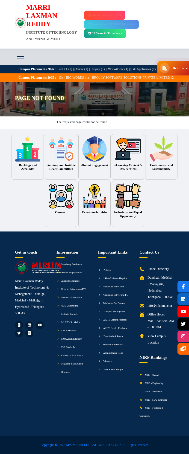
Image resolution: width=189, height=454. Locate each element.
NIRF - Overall (151, 375)
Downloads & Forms (113, 336)
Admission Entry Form (113, 286)
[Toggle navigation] (20, 57)
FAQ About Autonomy (71, 339)
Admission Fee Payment (114, 303)
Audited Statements (70, 281)
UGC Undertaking (69, 305)
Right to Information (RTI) (73, 289)
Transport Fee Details (113, 344)
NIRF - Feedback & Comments (151, 412)
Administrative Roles (113, 353)
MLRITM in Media (70, 322)
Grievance (107, 361)
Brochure (65, 372)
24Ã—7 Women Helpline (115, 278)
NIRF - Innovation (153, 391)
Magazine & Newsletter (72, 363)
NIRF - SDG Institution (155, 400)
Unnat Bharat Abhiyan (113, 369)
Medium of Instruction (71, 297)
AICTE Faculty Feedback (115, 328)
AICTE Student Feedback (115, 319)
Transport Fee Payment (114, 311)
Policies (107, 270)
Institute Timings (69, 314)
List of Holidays (69, 330)
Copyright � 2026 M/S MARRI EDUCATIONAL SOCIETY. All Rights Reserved (94, 445)
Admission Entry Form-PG (115, 295)
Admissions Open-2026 (107, 15)
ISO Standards (68, 347)
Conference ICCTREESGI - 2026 (113, 24)
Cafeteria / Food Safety (72, 355)
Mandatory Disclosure (71, 264)
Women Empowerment (71, 272)
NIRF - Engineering (153, 383)
